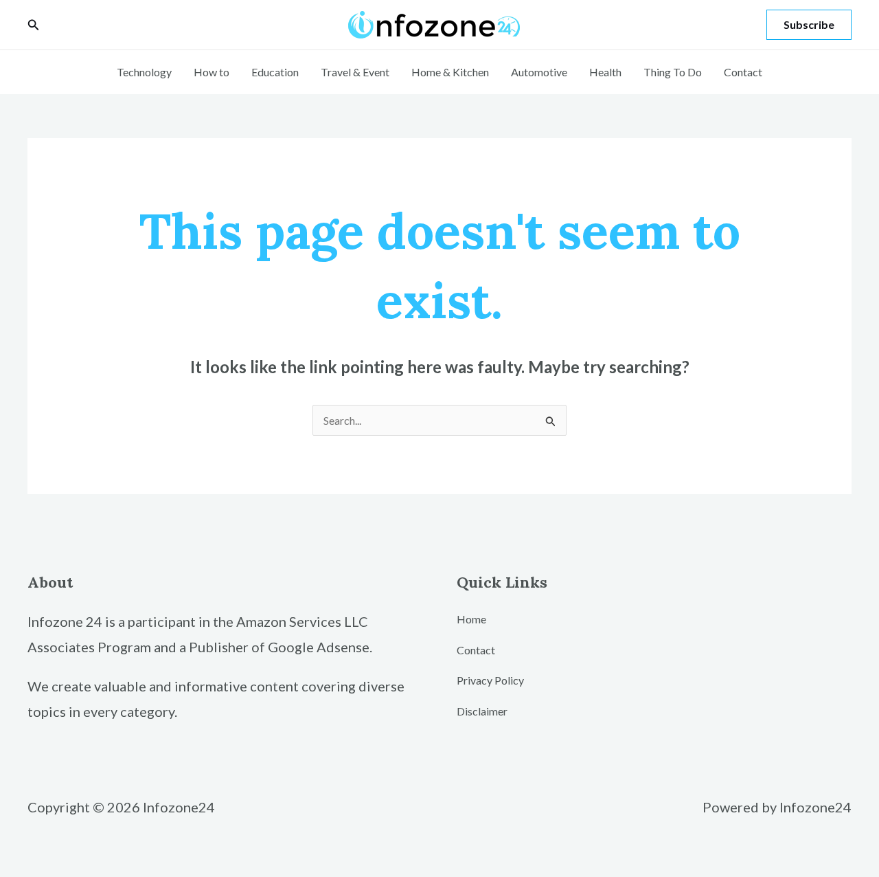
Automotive (539, 71)
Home (471, 618)
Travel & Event (355, 71)
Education (275, 71)
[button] (33, 25)
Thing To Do (672, 71)
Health (605, 71)
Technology (144, 71)
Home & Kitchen (450, 71)
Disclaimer (482, 711)
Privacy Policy (490, 680)
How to (211, 71)
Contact (743, 71)
